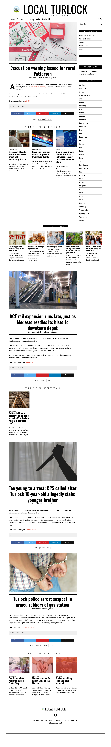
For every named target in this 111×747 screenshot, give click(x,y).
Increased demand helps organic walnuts (36, 247)
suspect (52, 645)
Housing (81, 154)
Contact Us (46, 19)
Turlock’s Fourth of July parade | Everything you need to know (93, 248)
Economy (81, 113)
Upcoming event (84, 213)
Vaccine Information (85, 39)
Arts (80, 99)
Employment (82, 120)
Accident (82, 85)
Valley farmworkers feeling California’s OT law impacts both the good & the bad (73, 249)
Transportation (83, 210)
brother (42, 548)
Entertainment (83, 123)
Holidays (81, 151)
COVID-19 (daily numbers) (86, 35)
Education (82, 116)
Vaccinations (83, 217)
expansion (43, 380)
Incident (81, 158)
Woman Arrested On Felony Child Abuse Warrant (41, 680)
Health (81, 147)
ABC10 (27, 101)
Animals (81, 92)
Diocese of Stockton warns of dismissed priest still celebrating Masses (18, 155)
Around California (84, 95)
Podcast (20, 19)
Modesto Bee (31, 362)
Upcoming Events (33, 19)
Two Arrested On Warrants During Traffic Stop (16, 680)
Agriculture (82, 88)
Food (80, 133)
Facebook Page (83, 46)
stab (48, 548)
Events (81, 130)
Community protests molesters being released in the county (17, 248)
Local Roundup (83, 165)
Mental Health (83, 168)
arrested (38, 645)
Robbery (45, 645)
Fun (80, 140)
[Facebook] (97, 19)
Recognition (82, 186)
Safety (81, 193)
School (81, 196)
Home (12, 19)
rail (49, 380)
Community (36, 78)
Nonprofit (82, 175)
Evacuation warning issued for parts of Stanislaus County (41, 154)
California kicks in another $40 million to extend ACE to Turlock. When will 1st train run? (19, 418)
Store (81, 49)
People (81, 179)
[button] (100, 24)
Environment (83, 126)
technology (82, 206)
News (54, 78)
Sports (81, 199)
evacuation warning (38, 87)
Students (82, 203)
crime (81, 109)
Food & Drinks (83, 137)
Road (80, 189)
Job (80, 161)
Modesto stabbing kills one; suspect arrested (64, 680)
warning (49, 119)
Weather (81, 42)
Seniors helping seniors (54, 246)
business (81, 102)
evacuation (41, 119)
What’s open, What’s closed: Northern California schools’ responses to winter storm (65, 156)
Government (46, 78)
